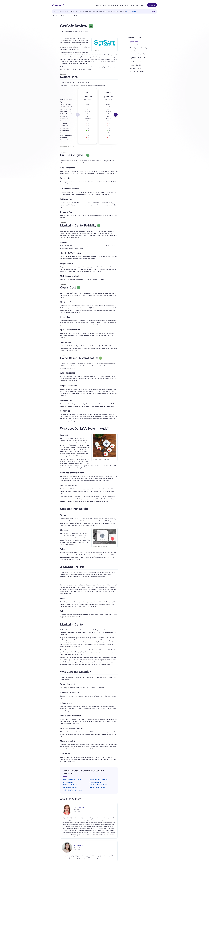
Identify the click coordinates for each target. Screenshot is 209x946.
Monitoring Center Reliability (138, 48)
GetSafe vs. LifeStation (70, 785)
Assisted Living (113, 5)
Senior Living (124, 5)
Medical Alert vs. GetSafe (97, 787)
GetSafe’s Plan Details (136, 62)
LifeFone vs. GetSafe (95, 782)
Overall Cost (133, 51)
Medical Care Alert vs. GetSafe (72, 790)
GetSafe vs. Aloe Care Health (98, 785)
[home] (58, 5)
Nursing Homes (101, 5)
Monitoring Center (135, 68)
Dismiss (153, 11)
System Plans (133, 41)
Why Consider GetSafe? (136, 71)
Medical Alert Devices (138, 5)
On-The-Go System (135, 45)
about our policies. (131, 11)
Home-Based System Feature (138, 54)
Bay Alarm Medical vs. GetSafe (98, 779)
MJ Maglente (78, 845)
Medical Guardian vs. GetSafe (72, 779)
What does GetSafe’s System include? (138, 58)
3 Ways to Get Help (135, 65)
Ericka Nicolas (79, 807)
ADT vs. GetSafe (68, 782)
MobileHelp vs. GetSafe (70, 787)
